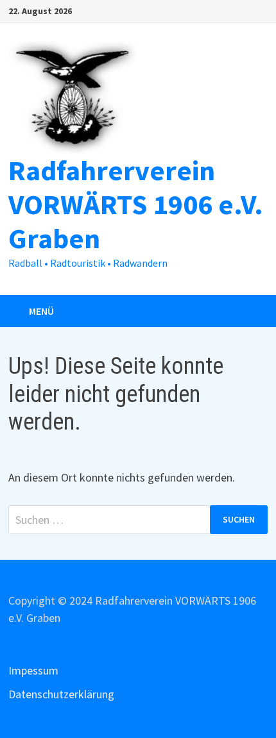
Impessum (33, 670)
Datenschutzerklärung (61, 694)
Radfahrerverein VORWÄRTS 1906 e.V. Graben (135, 204)
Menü (41, 311)
